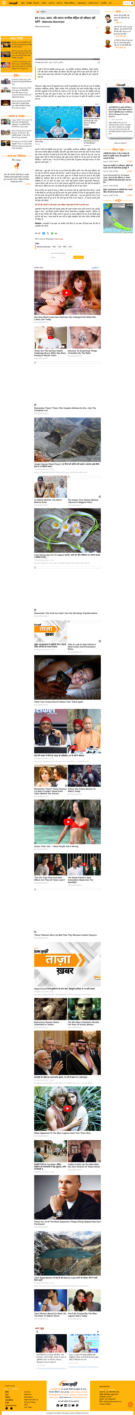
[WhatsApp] (97, 43)
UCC (70, 247)
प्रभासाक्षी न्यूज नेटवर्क (41, 62)
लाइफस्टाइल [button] (82, 3)
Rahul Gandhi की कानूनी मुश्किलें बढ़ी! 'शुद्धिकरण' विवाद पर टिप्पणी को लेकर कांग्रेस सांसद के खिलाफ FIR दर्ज (84, 1357)
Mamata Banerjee (44, 247)
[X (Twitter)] (97, 39)
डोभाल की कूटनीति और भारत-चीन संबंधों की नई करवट (122, 17)
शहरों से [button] (59, 3)
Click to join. (58, 239)
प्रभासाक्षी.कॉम (55, 1389)
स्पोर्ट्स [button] (43, 3)
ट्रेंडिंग (16, 75)
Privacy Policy (30, 1402)
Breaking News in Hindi (59, 1395)
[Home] (38, 12)
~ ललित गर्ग (118, 23)
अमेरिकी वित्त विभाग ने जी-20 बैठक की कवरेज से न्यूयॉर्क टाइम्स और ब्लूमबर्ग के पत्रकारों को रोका (116, 155)
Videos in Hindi (76, 1395)
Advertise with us (31, 1400)
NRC (65, 247)
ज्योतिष (130, 186)
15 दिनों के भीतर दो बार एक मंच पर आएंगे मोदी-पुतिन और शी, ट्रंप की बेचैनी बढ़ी (123, 42)
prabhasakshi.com (79, 1397)
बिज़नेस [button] (36, 3)
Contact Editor (105, 1404)
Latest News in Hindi (78, 1392)
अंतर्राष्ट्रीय (29, 3)
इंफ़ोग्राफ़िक (9, 1400)
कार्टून (7, 1403)
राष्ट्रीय (23, 3)
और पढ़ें (27, 184)
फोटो (7, 1395)
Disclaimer (28, 1397)
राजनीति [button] (103, 3)
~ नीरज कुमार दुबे (120, 36)
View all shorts (120, 143)
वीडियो (7, 1397)
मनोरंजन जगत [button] (93, 3)
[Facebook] (97, 34)
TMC (54, 247)
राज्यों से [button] (51, 3)
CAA (59, 247)
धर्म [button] (110, 3)
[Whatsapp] (52, 234)
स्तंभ (118, 11)
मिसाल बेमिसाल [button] (70, 3)
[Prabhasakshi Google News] (98, 62)
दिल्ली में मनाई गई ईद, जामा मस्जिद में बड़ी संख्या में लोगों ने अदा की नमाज (66, 205)
